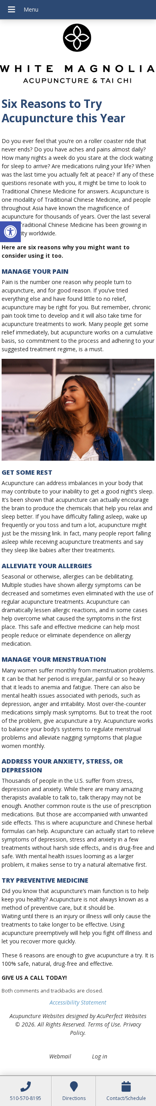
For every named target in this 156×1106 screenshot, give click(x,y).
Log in (99, 1056)
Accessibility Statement (78, 1002)
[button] (10, 231)
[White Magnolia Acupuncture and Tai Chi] (78, 56)
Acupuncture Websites (37, 1016)
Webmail (60, 1056)
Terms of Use (104, 1024)
